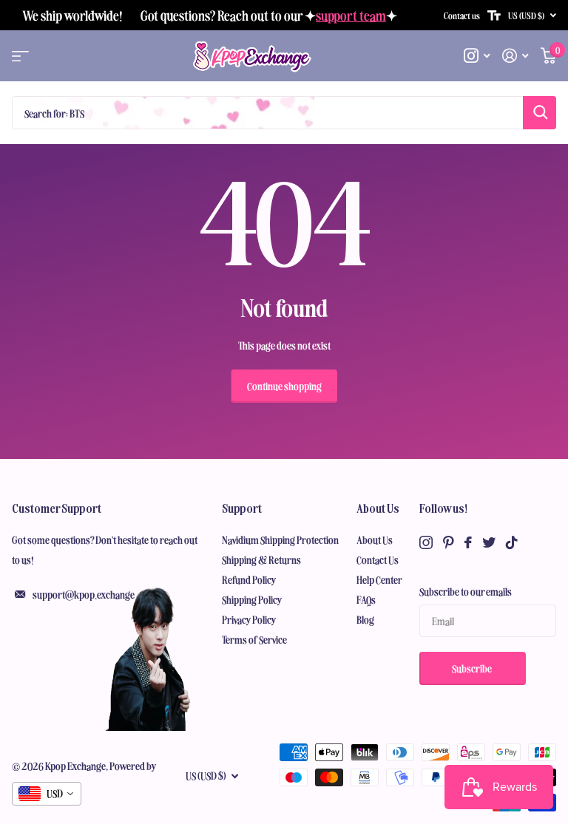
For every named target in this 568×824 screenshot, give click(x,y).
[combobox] (46, 794)
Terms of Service (254, 639)
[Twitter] (489, 542)
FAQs (366, 599)
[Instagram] (426, 542)
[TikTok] (512, 542)
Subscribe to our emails (465, 591)
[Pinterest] (448, 542)
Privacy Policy (249, 619)
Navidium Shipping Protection (280, 539)
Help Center (379, 579)
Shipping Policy (252, 599)
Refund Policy (249, 579)
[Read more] (477, 55)
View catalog (20, 56)
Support (242, 508)
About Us (377, 508)
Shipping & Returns (261, 559)
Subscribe (472, 668)
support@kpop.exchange (84, 594)
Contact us (462, 15)
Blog (365, 619)
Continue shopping (284, 385)
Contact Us (377, 559)
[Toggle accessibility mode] (494, 15)
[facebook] (468, 542)
